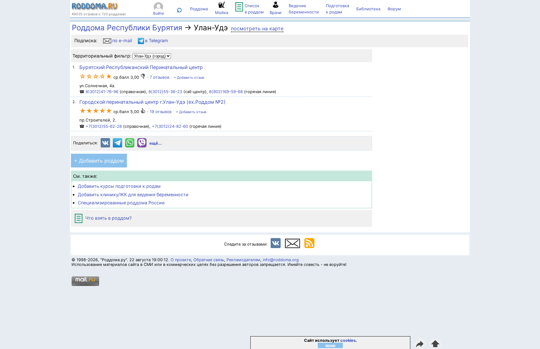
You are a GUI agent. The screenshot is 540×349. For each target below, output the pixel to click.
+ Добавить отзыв (189, 77)
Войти (158, 13)
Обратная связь (208, 259)
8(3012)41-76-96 (102, 91)
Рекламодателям (243, 259)
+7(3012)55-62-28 (104, 126)
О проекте (181, 259)
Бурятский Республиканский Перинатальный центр (141, 67)
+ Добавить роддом (99, 160)
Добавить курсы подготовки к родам (119, 186)
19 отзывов (161, 111)
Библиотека (368, 8)
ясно (330, 345)
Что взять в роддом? (108, 218)
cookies (348, 340)
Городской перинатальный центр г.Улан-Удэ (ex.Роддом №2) (152, 102)
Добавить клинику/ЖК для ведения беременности (133, 194)
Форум (394, 8)
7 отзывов (159, 77)
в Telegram (156, 40)
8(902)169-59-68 (226, 91)
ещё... (155, 143)
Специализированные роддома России (121, 202)
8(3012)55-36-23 (165, 91)
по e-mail (122, 40)
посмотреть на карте (257, 28)
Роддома (199, 8)
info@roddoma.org (281, 259)
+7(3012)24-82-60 (170, 126)
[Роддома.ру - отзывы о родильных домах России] (95, 9)
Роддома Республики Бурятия (127, 27)
